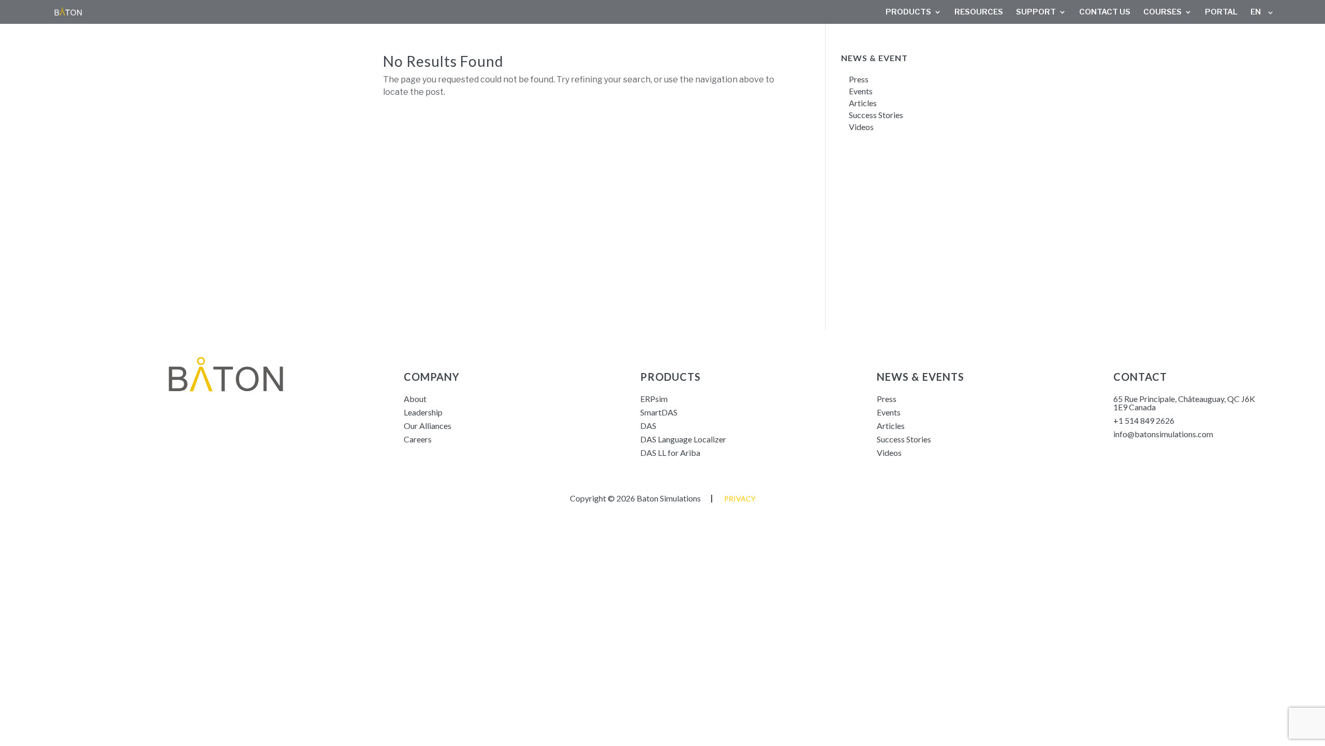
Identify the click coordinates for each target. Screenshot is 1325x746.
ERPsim (654, 399)
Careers (418, 439)
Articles (863, 103)
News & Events (920, 376)
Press (858, 79)
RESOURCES (978, 12)
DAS (648, 426)
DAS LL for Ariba (670, 452)
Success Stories (877, 115)
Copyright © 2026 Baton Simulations (635, 498)
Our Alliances (427, 426)
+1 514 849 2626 (1143, 420)
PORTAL (1221, 12)
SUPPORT (1036, 12)
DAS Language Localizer (683, 439)
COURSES (1162, 12)
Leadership (423, 412)
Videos (861, 127)
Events (861, 91)
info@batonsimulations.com (1163, 434)
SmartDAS (659, 412)
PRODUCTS (908, 12)
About (415, 399)
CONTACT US (1104, 12)
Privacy (740, 498)
